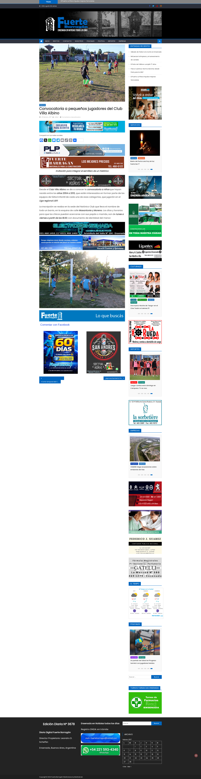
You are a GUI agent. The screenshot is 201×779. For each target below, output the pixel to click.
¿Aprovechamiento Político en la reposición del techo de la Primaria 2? (115, 378)
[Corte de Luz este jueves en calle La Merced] (145, 143)
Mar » (129, 767)
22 (136, 758)
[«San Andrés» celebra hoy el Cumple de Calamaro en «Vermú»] (145, 284)
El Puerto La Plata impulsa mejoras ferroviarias (143, 78)
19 (157, 754)
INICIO (47, 41)
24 (147, 758)
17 (146, 754)
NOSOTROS (79, 41)
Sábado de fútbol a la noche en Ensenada (146, 52)
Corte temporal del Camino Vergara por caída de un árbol (51, 382)
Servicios (142, 158)
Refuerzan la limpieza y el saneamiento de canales (79, 2)
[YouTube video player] (62, 378)
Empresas (122, 41)
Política (101, 41)
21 (130, 758)
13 (124, 754)
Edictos (56, 41)
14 (130, 754)
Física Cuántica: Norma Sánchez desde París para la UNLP (145, 70)
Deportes (111, 41)
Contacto (67, 41)
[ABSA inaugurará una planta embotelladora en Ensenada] (145, 448)
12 (157, 750)
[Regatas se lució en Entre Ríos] (145, 367)
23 (141, 758)
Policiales (90, 41)
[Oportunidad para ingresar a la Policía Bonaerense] (145, 642)
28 (130, 762)
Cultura (134, 300)
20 (125, 758)
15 (135, 754)
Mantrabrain (78, 777)
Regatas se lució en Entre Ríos (143, 385)
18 (152, 754)
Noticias (42, 105)
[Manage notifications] (196, 755)
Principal (149, 300)
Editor (56, 117)
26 (158, 758)
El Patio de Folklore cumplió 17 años (143, 64)
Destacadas (136, 464)
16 (141, 754)
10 (146, 750)
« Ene (124, 767)
